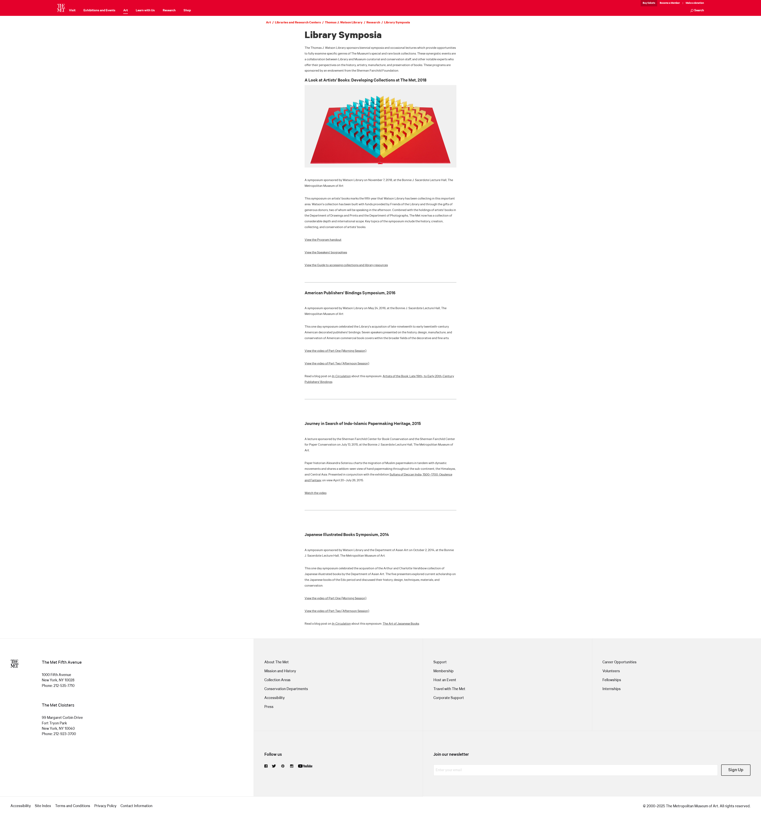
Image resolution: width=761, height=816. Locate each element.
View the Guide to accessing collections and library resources (346, 265)
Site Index (43, 806)
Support (440, 662)
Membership (443, 671)
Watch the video (316, 493)
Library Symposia (397, 22)
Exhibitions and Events (99, 10)
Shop (187, 10)
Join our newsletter (451, 754)
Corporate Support (448, 698)
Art (125, 10)
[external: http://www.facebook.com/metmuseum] (266, 766)
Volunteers (611, 671)
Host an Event (444, 680)
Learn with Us (145, 10)
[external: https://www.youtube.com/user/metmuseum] (305, 766)
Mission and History (280, 671)
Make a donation (695, 3)
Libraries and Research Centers (298, 22)
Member (675, 3)
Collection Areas (277, 680)
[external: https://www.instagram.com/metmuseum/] (291, 766)
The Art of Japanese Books (401, 624)
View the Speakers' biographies (326, 252)
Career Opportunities (619, 662)
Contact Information (136, 806)
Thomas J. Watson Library (343, 22)
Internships (611, 689)
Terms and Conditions (72, 806)
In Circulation (341, 376)
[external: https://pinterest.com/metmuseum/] (282, 766)
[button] (697, 11)
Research (169, 10)
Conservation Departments (286, 689)
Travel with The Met (449, 689)
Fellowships (611, 680)
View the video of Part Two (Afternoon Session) (337, 363)
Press (268, 707)
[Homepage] (61, 8)
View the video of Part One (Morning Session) (335, 351)
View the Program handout (323, 240)
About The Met (276, 662)
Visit (72, 10)
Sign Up (735, 770)
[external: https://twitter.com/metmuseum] (274, 766)
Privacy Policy (105, 806)
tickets (651, 3)
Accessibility (274, 698)
